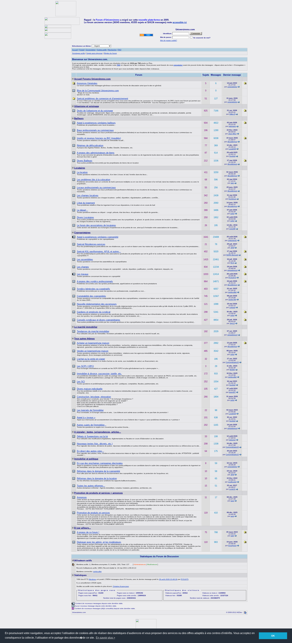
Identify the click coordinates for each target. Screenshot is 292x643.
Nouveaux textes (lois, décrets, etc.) (95, 443)
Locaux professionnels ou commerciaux (96, 187)
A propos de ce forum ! (88, 532)
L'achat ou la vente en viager (91, 359)
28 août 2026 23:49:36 (168, 579)
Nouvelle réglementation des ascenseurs (97, 304)
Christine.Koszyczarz (121, 586)
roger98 (232, 229)
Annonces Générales (87, 83)
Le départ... (82, 210)
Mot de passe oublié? (168, 40)
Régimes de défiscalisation (90, 145)
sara (232, 501)
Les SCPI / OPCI (85, 366)
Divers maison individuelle (89, 389)
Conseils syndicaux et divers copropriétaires (98, 320)
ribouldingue (232, 142)
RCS (232, 263)
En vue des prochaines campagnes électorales (100, 463)
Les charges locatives (87, 195)
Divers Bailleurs (84, 160)
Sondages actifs (78, 53)
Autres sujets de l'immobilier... (91, 425)
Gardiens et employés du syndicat (93, 312)
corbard (232, 307)
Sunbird (232, 156)
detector (232, 440)
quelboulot (232, 482)
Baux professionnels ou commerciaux (95, 130)
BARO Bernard (232, 255)
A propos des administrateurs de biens (95, 152)
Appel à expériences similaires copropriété (97, 237)
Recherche (112, 50)
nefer (232, 213)
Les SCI (81, 381)
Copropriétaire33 (232, 362)
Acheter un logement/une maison (93, 343)
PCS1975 (232, 277)
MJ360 (232, 369)
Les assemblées (85, 259)
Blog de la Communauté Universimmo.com (98, 90)
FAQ (119, 50)
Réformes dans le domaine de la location (97, 478)
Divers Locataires (85, 217)
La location (82, 172)
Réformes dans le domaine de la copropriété (98, 471)
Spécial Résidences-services (91, 244)
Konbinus (232, 199)
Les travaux (82, 274)
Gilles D (232, 114)
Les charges (83, 267)
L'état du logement (86, 203)
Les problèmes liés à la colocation (93, 179)
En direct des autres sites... (90, 451)
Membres (92, 579)
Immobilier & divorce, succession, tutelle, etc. (99, 373)
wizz (232, 183)
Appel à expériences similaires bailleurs (96, 123)
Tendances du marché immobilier (93, 331)
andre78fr (232, 299)
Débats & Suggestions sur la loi (92, 436)
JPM (232, 248)
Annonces (82, 497)
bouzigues (232, 545)
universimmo (232, 87)
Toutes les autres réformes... (91, 485)
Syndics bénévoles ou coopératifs (93, 289)
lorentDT (232, 392)
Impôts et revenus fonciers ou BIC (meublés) (99, 138)
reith (232, 536)
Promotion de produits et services (93, 512)
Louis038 (232, 149)
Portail (81, 50)
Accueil (75, 50)
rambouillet (232, 292)
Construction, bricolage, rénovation (94, 396)
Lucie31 (232, 489)
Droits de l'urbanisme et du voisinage (95, 110)
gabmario (232, 126)
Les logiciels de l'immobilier (90, 410)
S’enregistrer (90, 50)
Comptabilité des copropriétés (91, 296)
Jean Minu (232, 134)
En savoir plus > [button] (105, 637)
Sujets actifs (101, 50)
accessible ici (180, 22)
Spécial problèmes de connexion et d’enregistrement (102, 98)
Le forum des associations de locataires (96, 225)
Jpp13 (232, 323)
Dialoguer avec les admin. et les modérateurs (99, 542)
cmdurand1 (232, 240)
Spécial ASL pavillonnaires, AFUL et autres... (99, 251)
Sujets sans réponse (94, 53)
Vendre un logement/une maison (92, 351)
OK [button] (273, 635)
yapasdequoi (232, 270)
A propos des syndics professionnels (95, 281)
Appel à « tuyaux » (86, 417)
